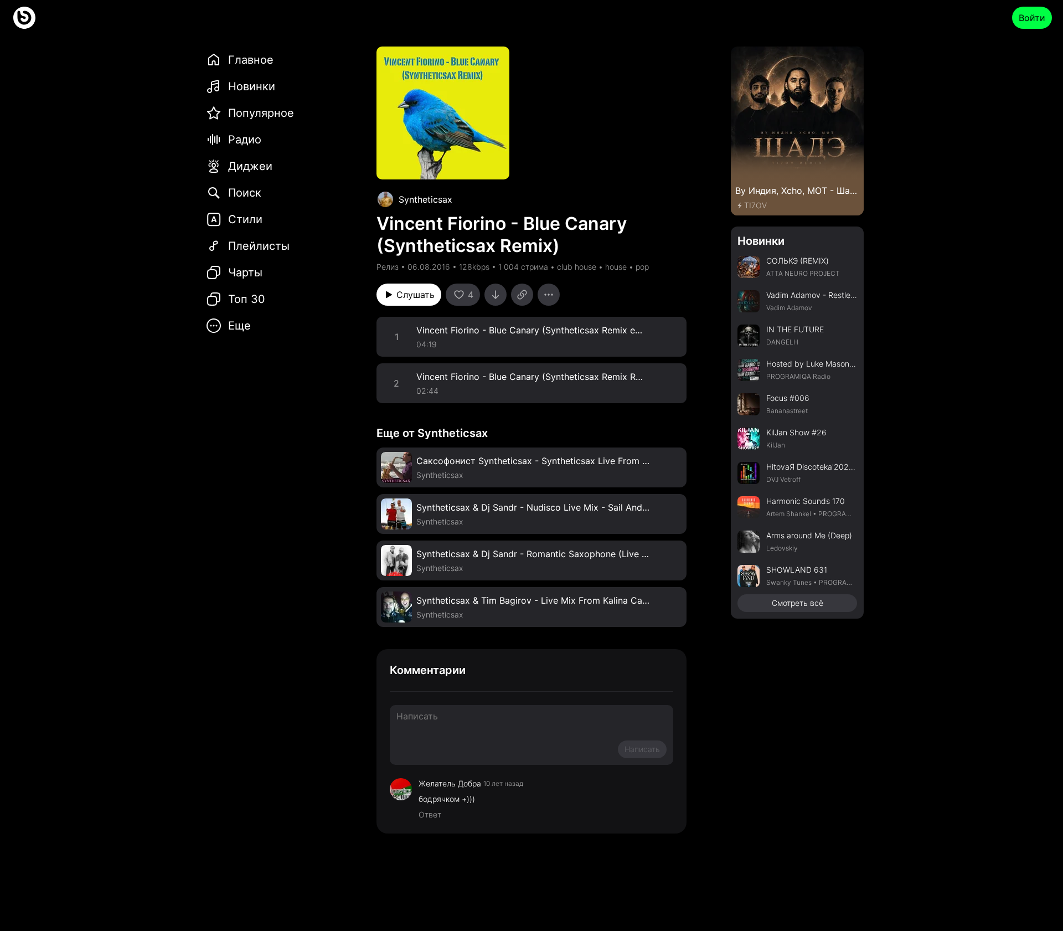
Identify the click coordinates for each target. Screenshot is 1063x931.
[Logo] (24, 17)
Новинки (761, 241)
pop (642, 266)
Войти (1032, 17)
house (616, 266)
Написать (642, 749)
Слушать (415, 294)
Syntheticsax (425, 199)
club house (576, 266)
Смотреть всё (797, 603)
